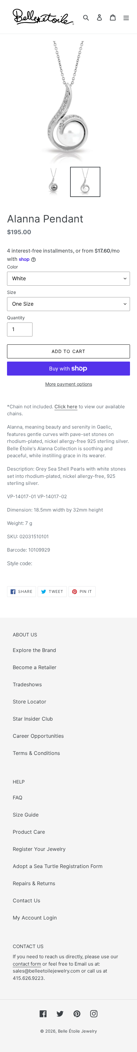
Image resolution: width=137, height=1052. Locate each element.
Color (12, 266)
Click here (65, 407)
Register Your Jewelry (39, 849)
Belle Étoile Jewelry (77, 1031)
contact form (27, 964)
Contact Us (26, 900)
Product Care (29, 832)
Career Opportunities (38, 736)
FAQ (17, 797)
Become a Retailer (34, 667)
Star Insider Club (33, 719)
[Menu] (126, 17)
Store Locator (29, 701)
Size (11, 292)
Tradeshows (27, 684)
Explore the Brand (34, 650)
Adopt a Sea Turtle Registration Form (58, 866)
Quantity (16, 317)
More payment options (68, 384)
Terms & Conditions (36, 753)
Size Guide (26, 814)
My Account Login (35, 917)
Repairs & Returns (34, 883)
